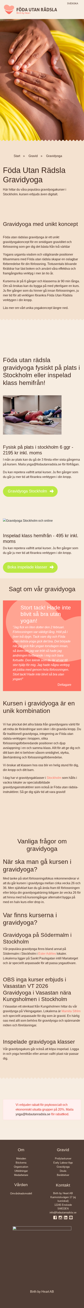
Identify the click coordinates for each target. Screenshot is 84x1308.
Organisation (21, 1166)
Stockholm (54, 777)
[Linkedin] (66, 1217)
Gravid (63, 1149)
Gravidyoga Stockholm (27, 491)
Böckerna (21, 1162)
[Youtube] (71, 1217)
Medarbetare (21, 1175)
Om (21, 1149)
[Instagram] (61, 1217)
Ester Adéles (47, 953)
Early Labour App (63, 1162)
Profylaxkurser (63, 1158)
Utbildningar (21, 1170)
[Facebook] (56, 1217)
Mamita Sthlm (71, 1011)
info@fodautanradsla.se (63, 1212)
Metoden (21, 1158)
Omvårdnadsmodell (21, 1193)
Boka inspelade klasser (27, 567)
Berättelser (63, 1175)
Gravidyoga (63, 1166)
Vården (21, 1184)
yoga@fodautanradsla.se (33, 1114)
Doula (63, 1170)
